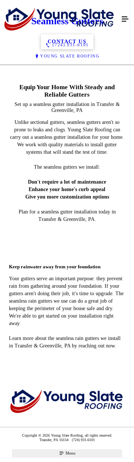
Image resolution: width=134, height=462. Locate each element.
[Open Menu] (125, 19)
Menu (70, 453)
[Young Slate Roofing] (59, 19)
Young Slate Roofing (69, 56)
